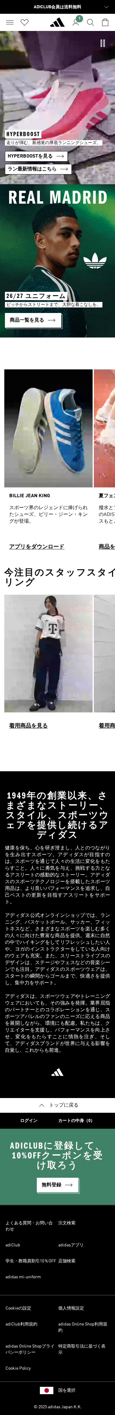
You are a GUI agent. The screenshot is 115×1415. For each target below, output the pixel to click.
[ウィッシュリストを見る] (24, 22)
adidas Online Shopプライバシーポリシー (30, 1349)
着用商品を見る (28, 726)
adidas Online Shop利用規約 (82, 1327)
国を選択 (66, 1390)
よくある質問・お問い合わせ (29, 1226)
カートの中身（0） (76, 1121)
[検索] (90, 22)
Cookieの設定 (18, 1308)
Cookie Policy (18, 1368)
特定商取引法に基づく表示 (81, 1349)
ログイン (28, 1121)
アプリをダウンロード (36, 547)
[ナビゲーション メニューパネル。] (9, 22)
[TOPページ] (57, 24)
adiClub (13, 1245)
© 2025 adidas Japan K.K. (58, 1407)
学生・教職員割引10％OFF (31, 1261)
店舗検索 (66, 1261)
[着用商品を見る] (48, 665)
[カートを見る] (105, 22)
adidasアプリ (71, 1245)
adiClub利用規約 (21, 1324)
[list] (57, 462)
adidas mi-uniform (23, 1277)
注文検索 (66, 1223)
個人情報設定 (71, 1308)
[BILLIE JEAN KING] (48, 462)
